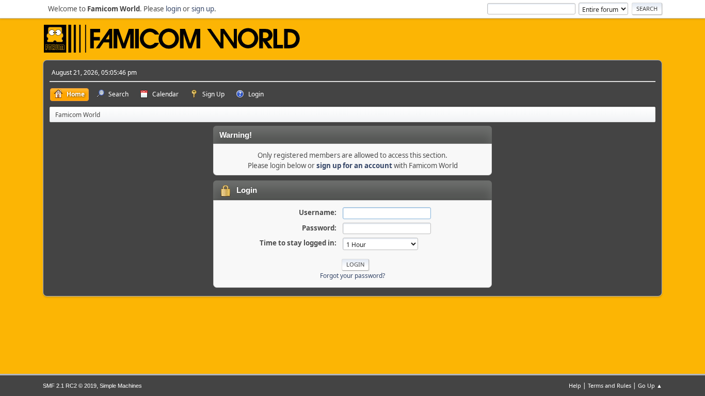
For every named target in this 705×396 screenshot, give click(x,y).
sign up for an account (354, 165)
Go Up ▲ (650, 385)
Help (575, 385)
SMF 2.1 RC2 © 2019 (70, 386)
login (173, 8)
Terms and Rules (609, 385)
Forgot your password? (352, 275)
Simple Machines (121, 386)
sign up (202, 8)
